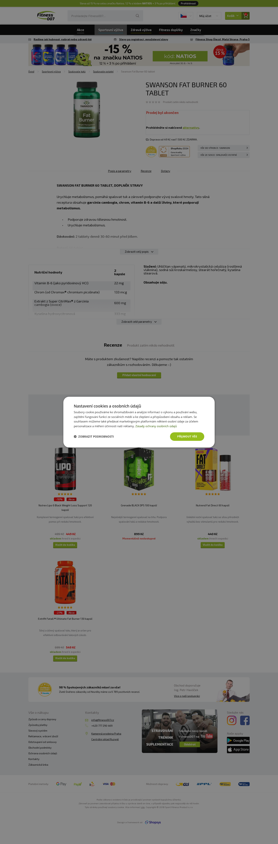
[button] (94, 436)
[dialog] (139, 422)
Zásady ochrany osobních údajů (156, 426)
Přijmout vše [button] (187, 436)
